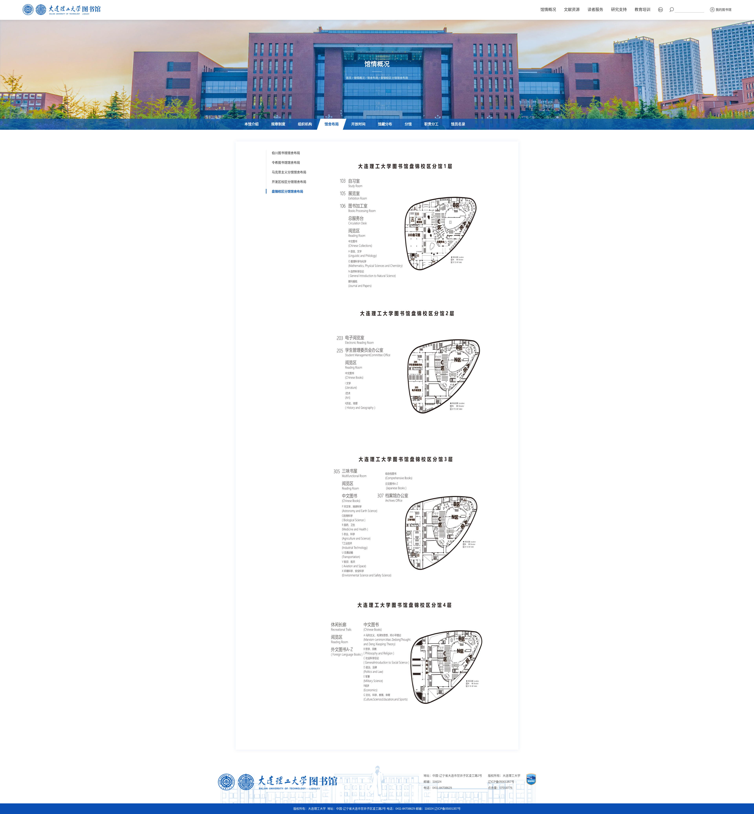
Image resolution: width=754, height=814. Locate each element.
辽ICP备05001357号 (501, 781)
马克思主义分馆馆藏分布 (477, 135)
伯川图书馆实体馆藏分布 (390, 135)
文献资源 (572, 9)
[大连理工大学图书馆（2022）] (63, 10)
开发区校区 (425, 135)
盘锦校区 (404, 135)
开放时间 (358, 124)
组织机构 (305, 124)
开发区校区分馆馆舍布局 (289, 182)
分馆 (408, 124)
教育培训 (642, 9)
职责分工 (431, 124)
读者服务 (595, 9)
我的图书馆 (723, 9)
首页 (348, 77)
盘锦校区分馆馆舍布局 (394, 77)
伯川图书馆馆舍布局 (333, 135)
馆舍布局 (372, 77)
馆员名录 (458, 124)
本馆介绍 (251, 124)
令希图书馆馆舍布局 (286, 162)
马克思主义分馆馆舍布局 (289, 172)
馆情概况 (548, 9)
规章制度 (278, 124)
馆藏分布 (385, 124)
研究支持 (619, 9)
